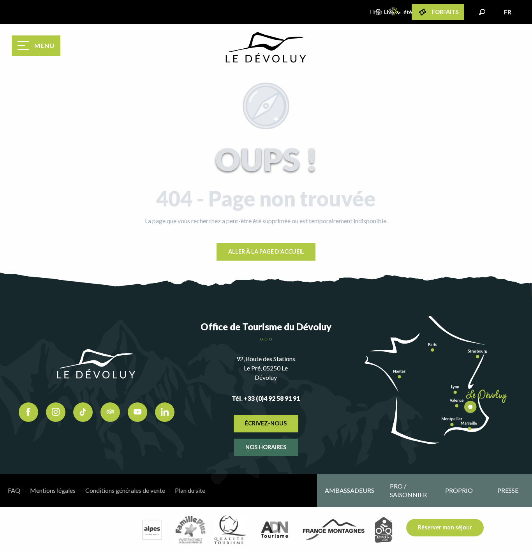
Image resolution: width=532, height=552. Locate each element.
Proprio (459, 490)
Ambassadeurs (349, 490)
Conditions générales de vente (125, 490)
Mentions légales (53, 490)
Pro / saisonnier (408, 490)
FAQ (14, 490)
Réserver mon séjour (445, 527)
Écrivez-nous (266, 423)
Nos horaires (265, 447)
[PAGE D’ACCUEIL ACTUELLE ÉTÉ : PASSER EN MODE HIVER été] (394, 11)
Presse (507, 490)
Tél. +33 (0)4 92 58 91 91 (266, 398)
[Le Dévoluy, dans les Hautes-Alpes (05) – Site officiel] (266, 47)
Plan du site (190, 490)
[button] (482, 12)
